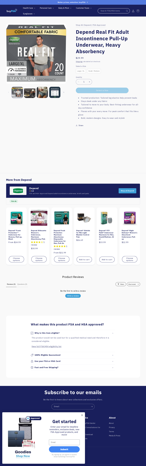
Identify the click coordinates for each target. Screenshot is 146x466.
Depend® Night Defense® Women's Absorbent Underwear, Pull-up (129, 235)
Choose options (16, 259)
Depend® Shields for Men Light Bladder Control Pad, (83, 234)
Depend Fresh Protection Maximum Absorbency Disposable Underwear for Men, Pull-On (60, 237)
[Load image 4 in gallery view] (54, 92)
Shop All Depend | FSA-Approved (90, 25)
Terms (111, 431)
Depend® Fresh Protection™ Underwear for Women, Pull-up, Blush (15, 235)
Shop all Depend (127, 191)
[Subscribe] (91, 406)
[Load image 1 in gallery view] (17, 92)
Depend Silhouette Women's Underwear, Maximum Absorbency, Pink (38, 235)
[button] (138, 10)
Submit (64, 449)
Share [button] (81, 125)
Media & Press (114, 436)
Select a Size (81, 66)
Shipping (79, 61)
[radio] (81, 71)
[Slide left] (8, 92)
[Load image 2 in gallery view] (29, 92)
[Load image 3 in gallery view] (42, 92)
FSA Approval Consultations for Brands (87, 428)
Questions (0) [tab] (22, 284)
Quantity (79, 77)
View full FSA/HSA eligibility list (46, 346)
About (111, 423)
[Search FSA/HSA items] (127, 11)
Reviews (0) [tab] (11, 284)
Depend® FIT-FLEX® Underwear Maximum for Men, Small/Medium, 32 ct (106, 235)
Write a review (73, 296)
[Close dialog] (82, 415)
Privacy (112, 427)
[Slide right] (63, 92)
